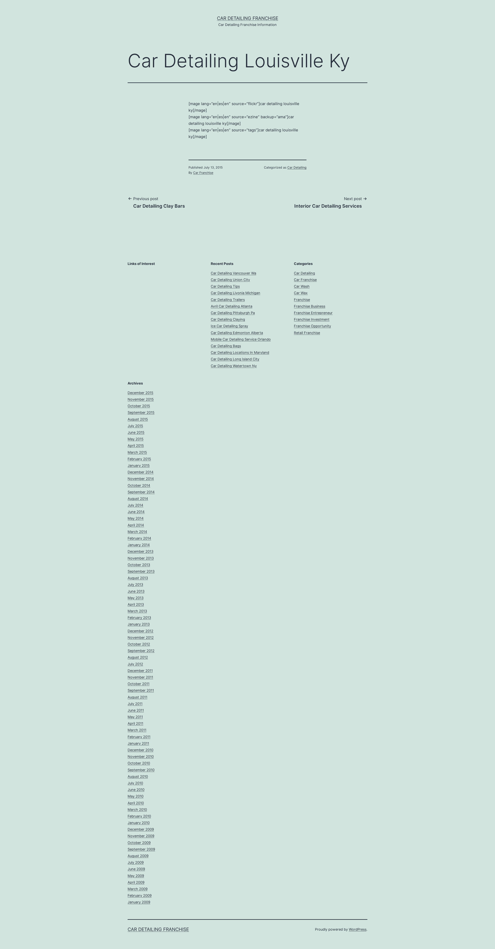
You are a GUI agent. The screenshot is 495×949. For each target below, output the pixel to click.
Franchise (302, 300)
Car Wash (302, 286)
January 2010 (139, 823)
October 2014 (139, 485)
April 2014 (136, 525)
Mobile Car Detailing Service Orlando (241, 339)
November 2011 (140, 677)
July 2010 (135, 783)
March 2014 (137, 532)
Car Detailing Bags (226, 346)
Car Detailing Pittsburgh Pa (233, 313)
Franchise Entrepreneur (313, 313)
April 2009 (136, 882)
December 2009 (141, 829)
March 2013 (137, 611)
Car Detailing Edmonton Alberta (237, 333)
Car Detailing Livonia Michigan (235, 293)
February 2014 (139, 538)
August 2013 (138, 578)
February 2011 (139, 737)
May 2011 (135, 717)
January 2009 (139, 902)
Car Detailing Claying (228, 319)
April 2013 (136, 604)
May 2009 (136, 876)
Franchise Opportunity (312, 326)
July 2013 (135, 584)
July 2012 (135, 664)
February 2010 (139, 816)
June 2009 (136, 869)
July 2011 (135, 704)
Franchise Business (309, 306)
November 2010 (141, 757)
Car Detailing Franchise (247, 18)
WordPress (357, 929)
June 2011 (136, 710)
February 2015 (139, 459)
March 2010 (137, 810)
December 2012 (140, 631)
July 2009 (136, 862)
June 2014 (136, 512)
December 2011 (140, 671)
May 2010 (135, 796)
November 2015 (141, 399)
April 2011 (135, 723)
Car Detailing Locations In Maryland (240, 352)
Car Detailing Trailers (228, 300)
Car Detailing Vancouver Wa (233, 273)
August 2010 (138, 776)
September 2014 (141, 492)
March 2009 (138, 889)
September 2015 (141, 412)
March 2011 (137, 730)
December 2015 (140, 393)
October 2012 (139, 644)
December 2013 (140, 551)
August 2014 (138, 499)
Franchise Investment (311, 319)
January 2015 (139, 465)
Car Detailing (296, 167)
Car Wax (301, 293)
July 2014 (135, 505)
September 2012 (141, 651)
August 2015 (138, 419)
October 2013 (139, 565)
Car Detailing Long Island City (235, 359)
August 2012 (138, 657)
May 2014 (136, 518)
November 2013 (141, 558)
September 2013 (141, 571)
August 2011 (137, 697)
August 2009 (138, 856)
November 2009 (141, 836)
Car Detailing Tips (225, 286)
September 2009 (141, 849)
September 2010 (141, 770)
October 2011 (138, 684)
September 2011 (141, 690)
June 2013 (136, 591)
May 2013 (135, 598)
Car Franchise (203, 173)
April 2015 (136, 446)
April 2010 (136, 803)
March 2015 (137, 452)
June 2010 (136, 790)
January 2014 (139, 545)
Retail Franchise (307, 333)
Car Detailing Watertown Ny (234, 366)
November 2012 (141, 638)
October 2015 (139, 406)
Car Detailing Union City (230, 280)
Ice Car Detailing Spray (229, 326)
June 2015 (136, 432)
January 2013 (139, 624)
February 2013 (139, 618)
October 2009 (139, 843)
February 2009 (140, 895)
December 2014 (141, 472)
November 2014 (141, 479)
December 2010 (140, 750)
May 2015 (135, 439)
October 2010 (139, 763)
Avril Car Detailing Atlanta (231, 306)
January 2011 (138, 743)
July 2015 (135, 426)
